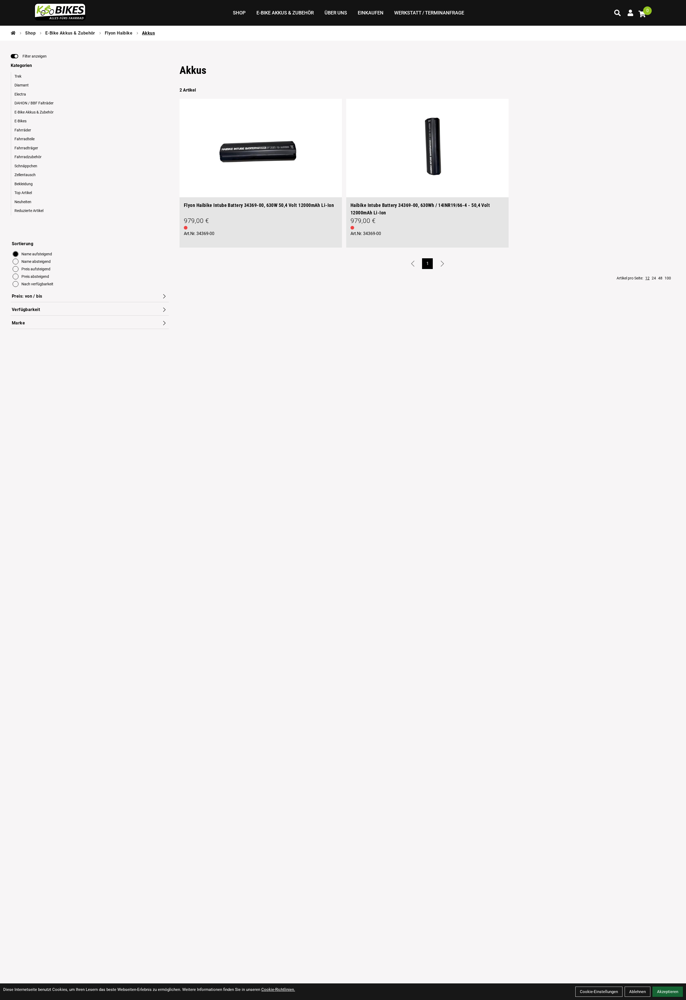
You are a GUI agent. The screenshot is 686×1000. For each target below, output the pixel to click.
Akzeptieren (667, 991)
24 (654, 278)
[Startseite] (13, 33)
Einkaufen (370, 13)
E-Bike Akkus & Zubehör (285, 13)
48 (660, 278)
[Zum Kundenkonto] (630, 12)
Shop (239, 13)
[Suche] (617, 12)
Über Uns (336, 13)
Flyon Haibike (118, 33)
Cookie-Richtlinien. (278, 989)
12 (647, 278)
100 (668, 278)
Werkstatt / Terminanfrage (429, 13)
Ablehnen (637, 991)
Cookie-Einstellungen (599, 991)
